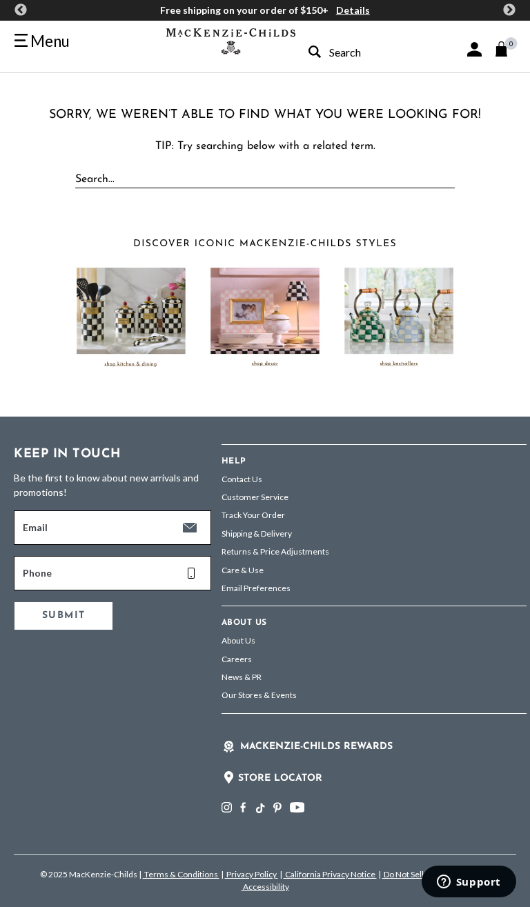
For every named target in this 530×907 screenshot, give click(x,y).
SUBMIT (63, 615)
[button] (474, 49)
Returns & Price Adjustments (275, 551)
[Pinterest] (277, 807)
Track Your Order (253, 515)
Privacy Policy (251, 874)
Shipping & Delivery (257, 533)
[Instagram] (227, 807)
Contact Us (242, 479)
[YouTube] (297, 807)
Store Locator (280, 778)
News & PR (242, 677)
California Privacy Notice (330, 874)
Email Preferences (256, 588)
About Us (238, 640)
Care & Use (243, 570)
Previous (21, 10)
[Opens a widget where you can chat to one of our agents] (468, 883)
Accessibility (265, 886)
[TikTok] (259, 808)
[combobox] (355, 52)
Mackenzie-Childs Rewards (316, 746)
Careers (237, 659)
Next (509, 10)
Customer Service (255, 497)
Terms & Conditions (181, 874)
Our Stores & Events (259, 695)
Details (353, 10)
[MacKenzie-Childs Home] (230, 40)
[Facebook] (243, 807)
